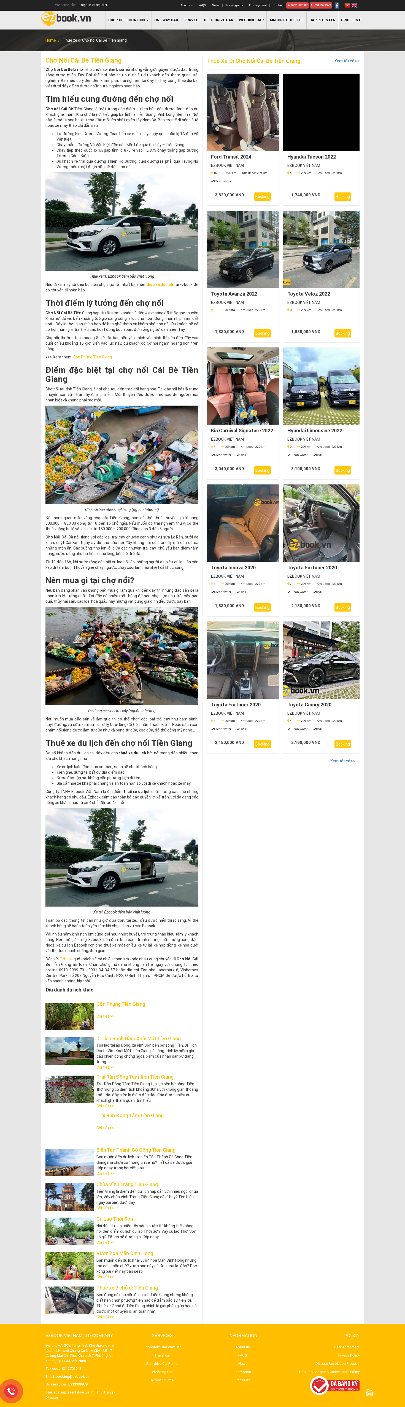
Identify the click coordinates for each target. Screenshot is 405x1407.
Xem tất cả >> (347, 61)
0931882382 (298, 5)
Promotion (242, 1372)
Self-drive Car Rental (162, 1364)
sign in (86, 5)
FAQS (202, 5)
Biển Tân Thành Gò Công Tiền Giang (135, 1150)
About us (186, 5)
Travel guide (234, 5)
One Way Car (166, 20)
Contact (278, 5)
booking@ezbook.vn (72, 1376)
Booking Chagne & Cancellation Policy (329, 1372)
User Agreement (347, 1347)
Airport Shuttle (162, 1380)
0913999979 (322, 5)
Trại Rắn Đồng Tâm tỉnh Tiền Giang (135, 1077)
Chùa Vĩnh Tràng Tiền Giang (127, 1184)
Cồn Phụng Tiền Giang (92, 357)
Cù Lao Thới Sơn (114, 1219)
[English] (354, 5)
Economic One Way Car (162, 1347)
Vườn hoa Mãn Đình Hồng (124, 1253)
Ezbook (66, 959)
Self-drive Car (218, 20)
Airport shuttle (286, 20)
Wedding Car (251, 20)
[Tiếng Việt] (347, 5)
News (216, 5)
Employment (258, 5)
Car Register (322, 20)
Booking (262, 196)
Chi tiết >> (105, 1016)
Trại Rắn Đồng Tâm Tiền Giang (130, 1115)
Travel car (162, 1355)
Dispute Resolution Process (337, 1364)
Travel (191, 20)
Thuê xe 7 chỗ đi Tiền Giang (127, 1288)
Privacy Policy (349, 1355)
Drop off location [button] (127, 20)
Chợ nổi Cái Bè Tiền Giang (83, 60)
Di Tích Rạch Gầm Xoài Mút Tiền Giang (138, 1038)
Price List (351, 20)
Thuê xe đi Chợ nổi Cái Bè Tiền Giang (254, 61)
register (101, 5)
